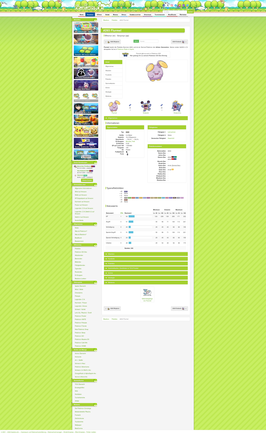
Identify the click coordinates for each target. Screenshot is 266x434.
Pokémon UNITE (80, 319)
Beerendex (78, 259)
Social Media (79, 220)
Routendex (78, 272)
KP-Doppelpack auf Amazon (84, 198)
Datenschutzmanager (55, 432)
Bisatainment (79, 241)
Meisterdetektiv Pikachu (83, 412)
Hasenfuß (171, 138)
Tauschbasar (160, 15)
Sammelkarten (135, 15)
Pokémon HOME (80, 346)
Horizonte (78, 357)
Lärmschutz (171, 132)
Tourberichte (79, 422)
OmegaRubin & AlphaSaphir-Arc (85, 373)
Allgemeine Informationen (83, 188)
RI (172, 169)
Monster (128, 141)
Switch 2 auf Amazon (82, 217)
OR (172, 159)
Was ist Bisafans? (80, 234)
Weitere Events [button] (87, 180)
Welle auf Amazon (81, 195)
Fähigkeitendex (80, 265)
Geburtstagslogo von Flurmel (147, 300)
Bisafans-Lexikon (80, 278)
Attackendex (79, 255)
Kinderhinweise (69, 432)
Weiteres (183, 15)
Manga (115, 15)
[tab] (146, 118)
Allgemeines (109, 66)
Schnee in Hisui (80, 363)
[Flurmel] (157, 71)
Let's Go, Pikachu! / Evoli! (83, 313)
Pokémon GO (79, 336)
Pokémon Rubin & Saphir (125, 49)
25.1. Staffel (79, 360)
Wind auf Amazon (81, 192)
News (82, 15)
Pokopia (77, 296)
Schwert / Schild (80, 309)
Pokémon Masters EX (82, 339)
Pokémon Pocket (80, 316)
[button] (144, 54)
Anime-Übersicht (80, 353)
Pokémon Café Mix (81, 343)
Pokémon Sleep (80, 333)
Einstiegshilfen (79, 387)
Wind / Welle (79, 289)
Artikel (77, 401)
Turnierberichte (80, 397)
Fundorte (108, 75)
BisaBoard (172, 15)
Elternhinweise (80, 432)
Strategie (147, 15)
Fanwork (78, 415)
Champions (78, 293)
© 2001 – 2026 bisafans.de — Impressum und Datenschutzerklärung (23, 432)
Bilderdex (78, 262)
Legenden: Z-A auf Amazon (84, 208)
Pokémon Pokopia (81, 323)
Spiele (124, 15)
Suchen (190, 12)
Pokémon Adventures (82, 367)
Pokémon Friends (81, 326)
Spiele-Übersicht (80, 286)
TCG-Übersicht (80, 384)
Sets (76, 391)
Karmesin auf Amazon (82, 202)
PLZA (85, 175)
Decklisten (78, 394)
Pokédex (90, 15)
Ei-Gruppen (79, 275)
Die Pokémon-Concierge (83, 408)
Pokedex (108, 79)
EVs (122, 213)
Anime (107, 15)
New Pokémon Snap (81, 329)
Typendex (78, 268)
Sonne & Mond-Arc (81, 377)
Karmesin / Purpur (81, 303)
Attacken (108, 70)
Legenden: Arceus (81, 306)
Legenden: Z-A (80, 299)
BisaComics (79, 428)
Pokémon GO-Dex (81, 252)
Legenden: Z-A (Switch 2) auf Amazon (84, 212)
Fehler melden (91, 432)
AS (175, 159)
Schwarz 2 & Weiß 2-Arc (83, 370)
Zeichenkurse (79, 418)
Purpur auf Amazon (81, 205)
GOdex (99, 15)
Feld (133, 141)
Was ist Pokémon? (81, 231)
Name (136, 41)
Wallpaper (78, 425)
